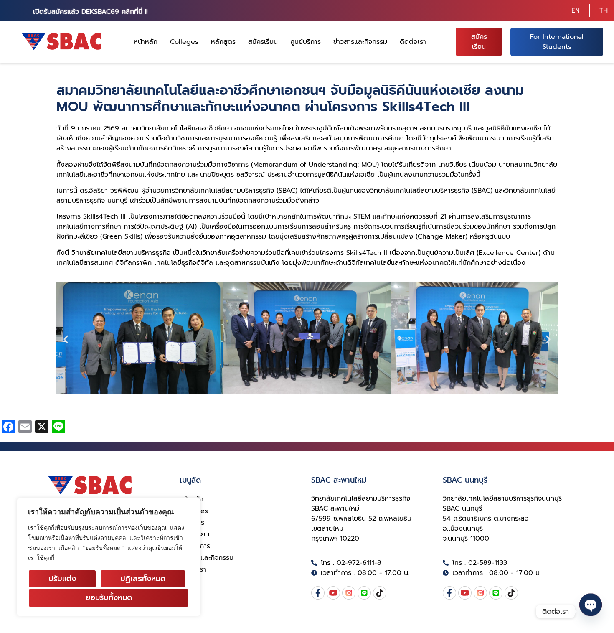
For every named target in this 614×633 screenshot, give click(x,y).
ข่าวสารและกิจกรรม (360, 42)
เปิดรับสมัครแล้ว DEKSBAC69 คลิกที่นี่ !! (90, 12)
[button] (66, 339)
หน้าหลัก (145, 42)
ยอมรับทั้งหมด (109, 597)
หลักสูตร (223, 42)
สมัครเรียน (263, 42)
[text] (108, 543)
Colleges (184, 42)
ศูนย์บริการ (305, 42)
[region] (108, 557)
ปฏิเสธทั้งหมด (142, 579)
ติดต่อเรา (413, 42)
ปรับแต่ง (62, 579)
